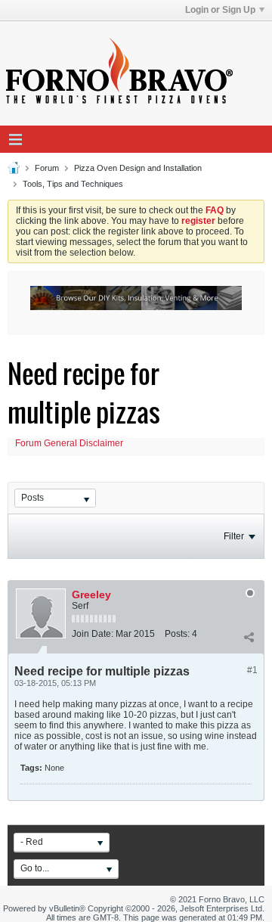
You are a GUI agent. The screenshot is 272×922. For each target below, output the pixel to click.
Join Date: (92, 634)
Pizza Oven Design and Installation (138, 167)
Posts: (177, 634)
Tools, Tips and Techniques (73, 183)
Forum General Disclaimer (69, 443)
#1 (252, 670)
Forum (47, 167)
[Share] (248, 636)
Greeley (91, 594)
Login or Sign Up (220, 10)
